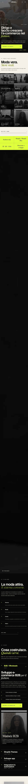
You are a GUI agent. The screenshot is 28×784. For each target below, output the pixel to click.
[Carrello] (25, 2)
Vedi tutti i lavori (14, 131)
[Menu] (2, 2)
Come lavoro (9, 632)
